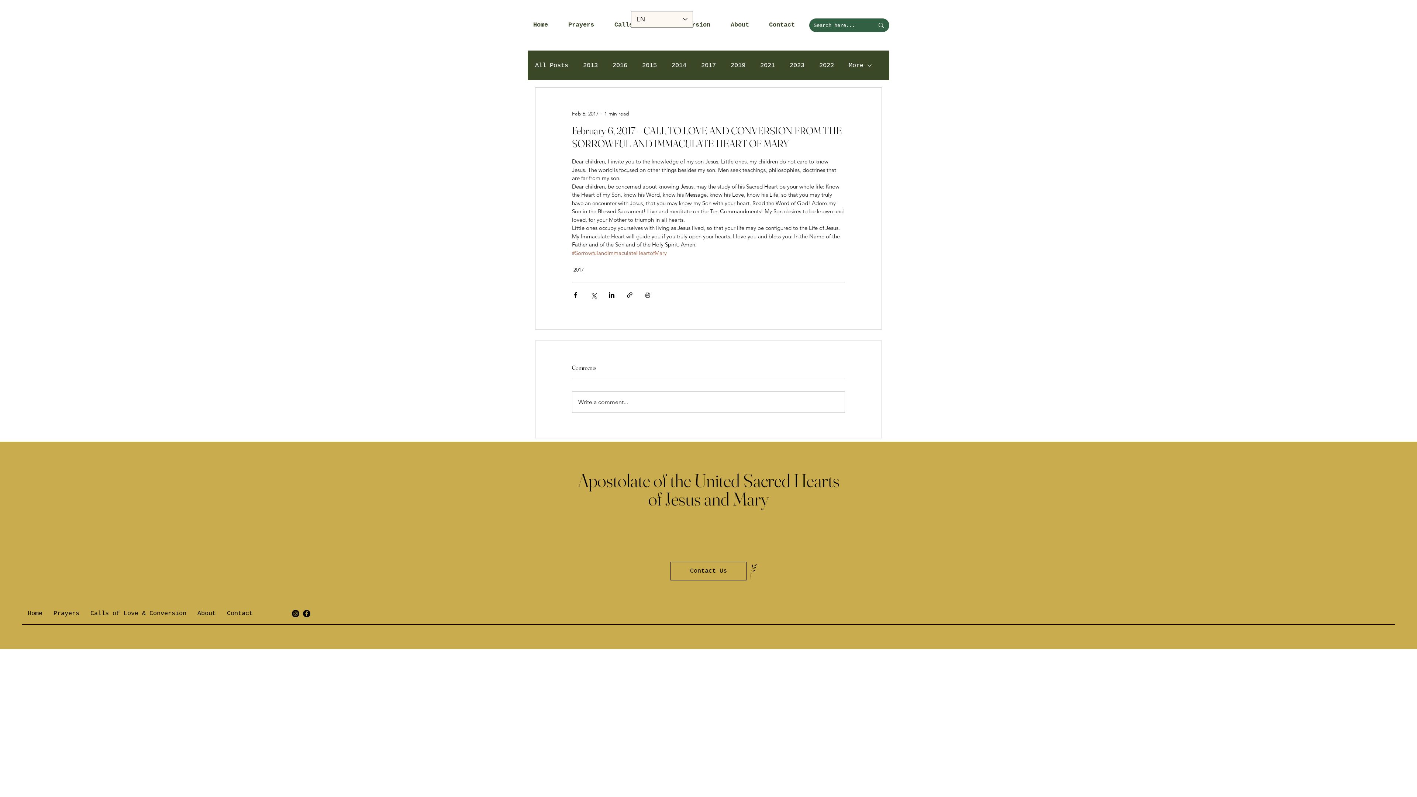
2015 (649, 65)
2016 (620, 65)
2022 (826, 65)
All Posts (551, 65)
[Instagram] (295, 613)
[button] (586, 25)
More (856, 65)
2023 (797, 65)
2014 (679, 65)
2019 (738, 65)
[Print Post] (647, 295)
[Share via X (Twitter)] (593, 295)
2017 (708, 65)
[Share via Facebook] (575, 295)
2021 (767, 65)
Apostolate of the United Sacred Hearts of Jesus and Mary (708, 489)
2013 (590, 65)
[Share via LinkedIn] (611, 295)
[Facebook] (306, 613)
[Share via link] (629, 295)
